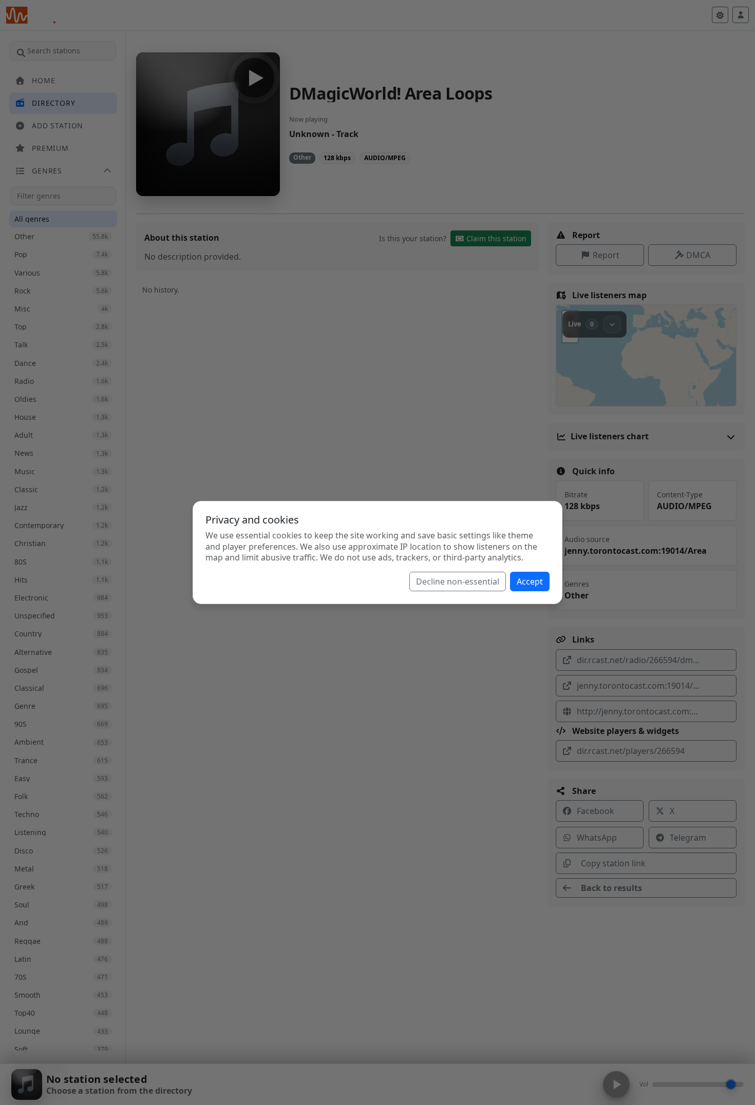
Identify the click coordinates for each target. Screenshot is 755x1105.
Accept (530, 581)
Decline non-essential (457, 581)
